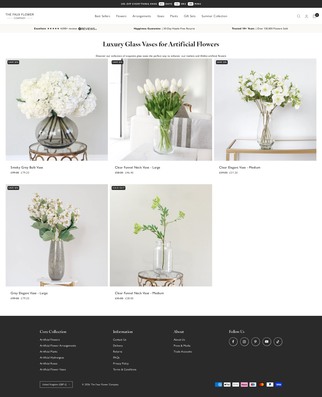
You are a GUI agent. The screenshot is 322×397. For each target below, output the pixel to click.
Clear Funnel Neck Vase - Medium (139, 293)
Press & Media (182, 345)
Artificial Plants (48, 351)
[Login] (306, 16)
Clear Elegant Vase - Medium (239, 167)
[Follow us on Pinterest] (255, 341)
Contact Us (119, 339)
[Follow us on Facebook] (233, 341)
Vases (160, 16)
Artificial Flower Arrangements (58, 345)
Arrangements (141, 16)
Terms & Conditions (124, 369)
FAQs (116, 357)
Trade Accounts (183, 351)
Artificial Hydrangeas (52, 357)
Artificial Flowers (50, 339)
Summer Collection (214, 16)
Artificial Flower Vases (53, 369)
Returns (117, 351)
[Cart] (314, 16)
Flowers (121, 16)
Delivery (118, 345)
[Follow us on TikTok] (278, 341)
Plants (174, 16)
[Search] (298, 16)
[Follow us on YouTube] (267, 341)
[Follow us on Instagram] (244, 341)
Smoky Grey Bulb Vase (27, 167)
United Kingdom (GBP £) (54, 384)
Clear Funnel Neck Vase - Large (137, 167)
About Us (179, 339)
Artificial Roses (49, 363)
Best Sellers (102, 16)
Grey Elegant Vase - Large (29, 293)
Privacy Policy (121, 363)
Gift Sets (190, 16)
